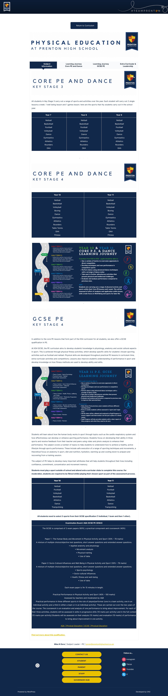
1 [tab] (80, 158)
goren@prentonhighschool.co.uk (100, 586)
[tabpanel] (84, 272)
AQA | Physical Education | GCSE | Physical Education (84, 567)
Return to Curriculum (85, 25)
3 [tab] (88, 158)
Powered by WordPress (26, 633)
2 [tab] (84, 158)
